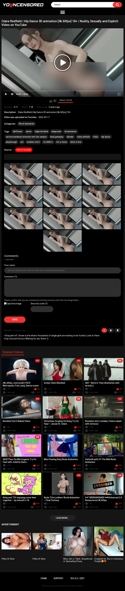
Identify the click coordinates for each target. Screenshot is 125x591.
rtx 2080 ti (48, 142)
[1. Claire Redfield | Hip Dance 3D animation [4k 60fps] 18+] (23, 174)
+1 (111, 330)
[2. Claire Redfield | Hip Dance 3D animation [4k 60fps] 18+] (62, 174)
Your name (9, 265)
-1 (117, 330)
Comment (9, 276)
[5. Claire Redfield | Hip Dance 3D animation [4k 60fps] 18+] (62, 196)
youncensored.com (59, 586)
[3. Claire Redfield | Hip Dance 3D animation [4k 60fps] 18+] (101, 174)
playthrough (11, 142)
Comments (11, 255)
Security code (37, 303)
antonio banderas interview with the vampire (26, 137)
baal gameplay (56, 137)
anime (29, 131)
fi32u (95, 137)
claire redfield (83, 137)
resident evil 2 (33, 142)
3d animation (70, 131)
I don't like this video (54, 101)
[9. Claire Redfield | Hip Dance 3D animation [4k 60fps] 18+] (101, 218)
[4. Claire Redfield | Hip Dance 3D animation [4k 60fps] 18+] (23, 196)
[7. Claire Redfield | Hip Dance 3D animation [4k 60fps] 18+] (23, 218)
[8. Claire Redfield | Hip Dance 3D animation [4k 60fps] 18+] (62, 218)
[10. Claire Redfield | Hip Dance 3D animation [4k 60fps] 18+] (62, 241)
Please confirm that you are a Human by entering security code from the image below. (41, 300)
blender (70, 137)
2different (17, 131)
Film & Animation (26, 124)
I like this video (50, 101)
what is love (75, 142)
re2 (21, 142)
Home (44, 578)
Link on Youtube (24, 150)
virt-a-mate (61, 142)
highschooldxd (41, 131)
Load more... (62, 518)
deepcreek (56, 131)
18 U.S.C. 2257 (77, 578)
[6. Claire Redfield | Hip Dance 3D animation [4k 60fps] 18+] (101, 196)
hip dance (106, 137)
